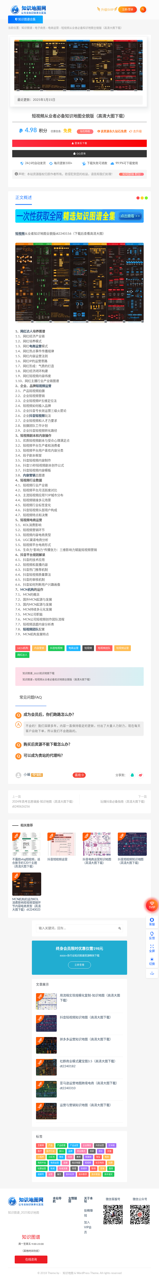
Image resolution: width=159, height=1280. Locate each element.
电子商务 (40, 28)
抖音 (70, 1157)
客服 (152, 924)
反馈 (152, 938)
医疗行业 (50, 1151)
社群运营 (42, 1169)
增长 (101, 1151)
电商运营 (53, 28)
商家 (92, 1151)
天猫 (109, 1151)
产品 (50, 1145)
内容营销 (29, 475)
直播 (65, 1163)
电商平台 (42, 1163)
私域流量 (63, 1169)
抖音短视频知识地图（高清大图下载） (86, 1017)
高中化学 (70, 1174)
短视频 (20, 233)
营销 (102, 1169)
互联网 (41, 1145)
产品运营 (74, 1145)
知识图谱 (27, 28)
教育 (79, 1157)
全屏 (152, 951)
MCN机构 (27, 589)
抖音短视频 (37, 415)
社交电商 (100, 1163)
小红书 (51, 1157)
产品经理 (61, 1145)
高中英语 (96, 1174)
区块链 (111, 1145)
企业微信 (87, 1145)
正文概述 (23, 198)
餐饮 (59, 1174)
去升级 (137, 131)
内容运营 (100, 1145)
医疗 (40, 1151)
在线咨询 (31, 1259)
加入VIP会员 (88, 1227)
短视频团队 (31, 629)
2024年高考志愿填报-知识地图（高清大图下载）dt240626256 (43, 804)
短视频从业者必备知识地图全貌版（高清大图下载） (63, 679)
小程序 (41, 1157)
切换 (152, 964)
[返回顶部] (152, 973)
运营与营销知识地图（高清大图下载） (86, 1105)
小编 (27, 774)
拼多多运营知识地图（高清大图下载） (86, 1039)
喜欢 (79, 775)
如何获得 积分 (131, 174)
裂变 (111, 1169)
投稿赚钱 (88, 1213)
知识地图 (76, 1163)
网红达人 (26, 331)
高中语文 (108, 1174)
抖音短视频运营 (57, 859)
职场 (94, 1169)
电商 (107, 1157)
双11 (61, 1151)
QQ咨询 (81, 154)
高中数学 (83, 1174)
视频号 (41, 1174)
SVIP (152, 907)
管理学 (84, 1169)
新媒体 (88, 1157)
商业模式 (81, 1151)
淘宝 (98, 1157)
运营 (50, 1174)
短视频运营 (43, 386)
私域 (53, 1169)
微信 (61, 1157)
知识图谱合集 (27, 19)
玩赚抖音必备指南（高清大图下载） (123, 801)
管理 (74, 1169)
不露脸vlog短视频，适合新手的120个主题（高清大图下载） (26, 863)
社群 (110, 1163)
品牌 (70, 1151)
